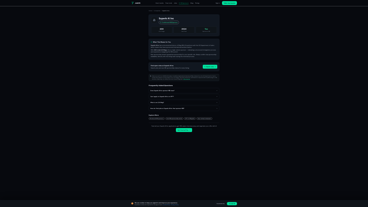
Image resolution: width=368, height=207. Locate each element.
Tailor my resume (229, 3)
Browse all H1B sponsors (157, 118)
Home (150, 11)
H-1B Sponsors (184, 3)
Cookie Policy (166, 204)
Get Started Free (182, 130)
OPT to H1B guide (190, 118)
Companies (157, 11)
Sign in (218, 3)
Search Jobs (210, 67)
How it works (160, 3)
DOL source (186, 79)
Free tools (169, 3)
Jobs (175, 3)
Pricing (197, 3)
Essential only (221, 203)
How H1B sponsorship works (174, 118)
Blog (192, 3)
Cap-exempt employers (204, 118)
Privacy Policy (175, 204)
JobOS (137, 3)
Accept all (232, 203)
